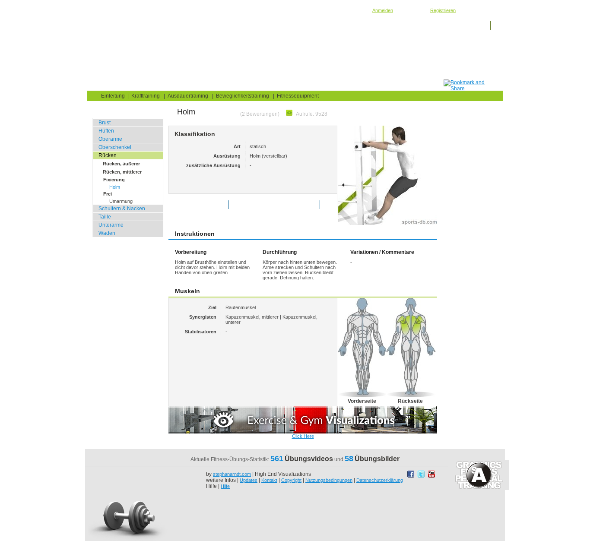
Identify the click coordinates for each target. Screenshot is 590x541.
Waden (106, 233)
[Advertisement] (287, 60)
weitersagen (301, 204)
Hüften (106, 131)
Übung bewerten (205, 204)
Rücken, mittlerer (122, 171)
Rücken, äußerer (121, 163)
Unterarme (111, 225)
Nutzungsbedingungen (328, 480)
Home (105, 85)
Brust (104, 123)
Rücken (227, 32)
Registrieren (443, 10)
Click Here (303, 436)
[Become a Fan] (411, 476)
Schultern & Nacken (121, 209)
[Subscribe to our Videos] (431, 476)
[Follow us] (422, 476)
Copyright (291, 480)
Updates (248, 480)
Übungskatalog (187, 85)
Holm (114, 187)
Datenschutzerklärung (379, 480)
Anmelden (382, 10)
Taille (104, 217)
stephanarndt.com (232, 474)
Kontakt (269, 480)
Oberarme (110, 139)
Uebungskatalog (145, 32)
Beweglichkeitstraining (190, 32)
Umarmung (121, 201)
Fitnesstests (244, 85)
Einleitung (113, 96)
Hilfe (225, 486)
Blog (140, 85)
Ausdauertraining (188, 96)
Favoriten (255, 204)
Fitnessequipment (298, 96)
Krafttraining (145, 96)
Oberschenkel (114, 147)
